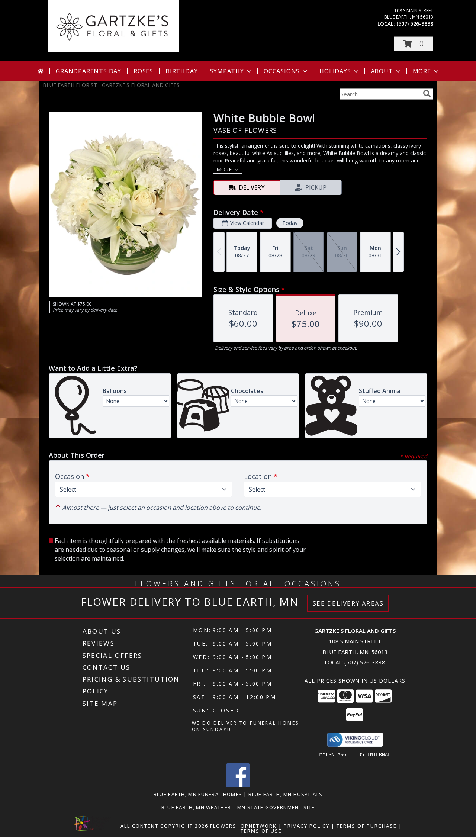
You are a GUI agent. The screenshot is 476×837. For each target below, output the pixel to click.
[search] (427, 94)
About (382, 71)
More (422, 71)
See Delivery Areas (348, 603)
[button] (413, 43)
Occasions (282, 71)
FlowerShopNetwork (243, 825)
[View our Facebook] (238, 785)
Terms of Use (261, 830)
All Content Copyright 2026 (164, 825)
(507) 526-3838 (414, 23)
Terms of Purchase (367, 825)
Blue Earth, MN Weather (196, 807)
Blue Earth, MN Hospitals (285, 794)
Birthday (181, 71)
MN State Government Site (276, 807)
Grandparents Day (88, 71)
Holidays (335, 71)
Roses (143, 71)
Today (290, 222)
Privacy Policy (306, 825)
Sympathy (227, 71)
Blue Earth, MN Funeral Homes (198, 794)
